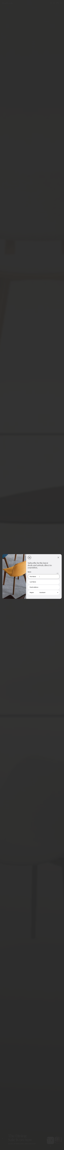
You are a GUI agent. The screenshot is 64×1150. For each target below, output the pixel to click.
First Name (33, 576)
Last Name (33, 582)
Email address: (34, 587)
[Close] (58, 557)
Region (32, 592)
